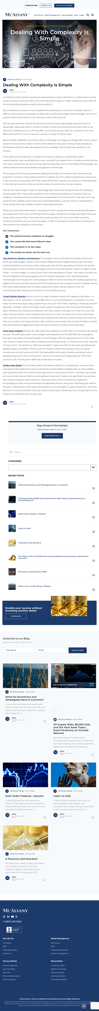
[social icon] (4, 916)
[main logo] (11, 14)
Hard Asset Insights (10, 950)
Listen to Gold (62, 796)
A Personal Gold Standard (21, 858)
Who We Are (38, 15)
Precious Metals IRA (10, 965)
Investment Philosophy (59, 950)
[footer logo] (16, 910)
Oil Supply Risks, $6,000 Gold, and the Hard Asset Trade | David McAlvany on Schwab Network (72, 729)
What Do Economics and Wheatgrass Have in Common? (24, 698)
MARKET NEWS (33, 26)
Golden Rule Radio (57, 972)
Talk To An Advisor (9, 979)
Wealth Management (52, 15)
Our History (7, 943)
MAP (4, 946)
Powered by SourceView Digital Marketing (63, 999)
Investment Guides (58, 965)
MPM (11, 90)
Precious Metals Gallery (11, 976)
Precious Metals (67, 15)
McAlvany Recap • (15, 79)
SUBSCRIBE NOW (51, 436)
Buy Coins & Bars (9, 969)
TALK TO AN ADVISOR (64, 5)
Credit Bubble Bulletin (59, 979)
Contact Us (7, 953)
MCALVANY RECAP (49, 26)
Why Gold (6, 972)
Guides (81, 15)
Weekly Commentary (58, 969)
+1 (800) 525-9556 (31, 5)
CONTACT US (45, 5)
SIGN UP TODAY (78, 650)
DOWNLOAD (16, 616)
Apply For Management (59, 953)
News (76, 15)
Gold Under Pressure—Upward (24, 796)
